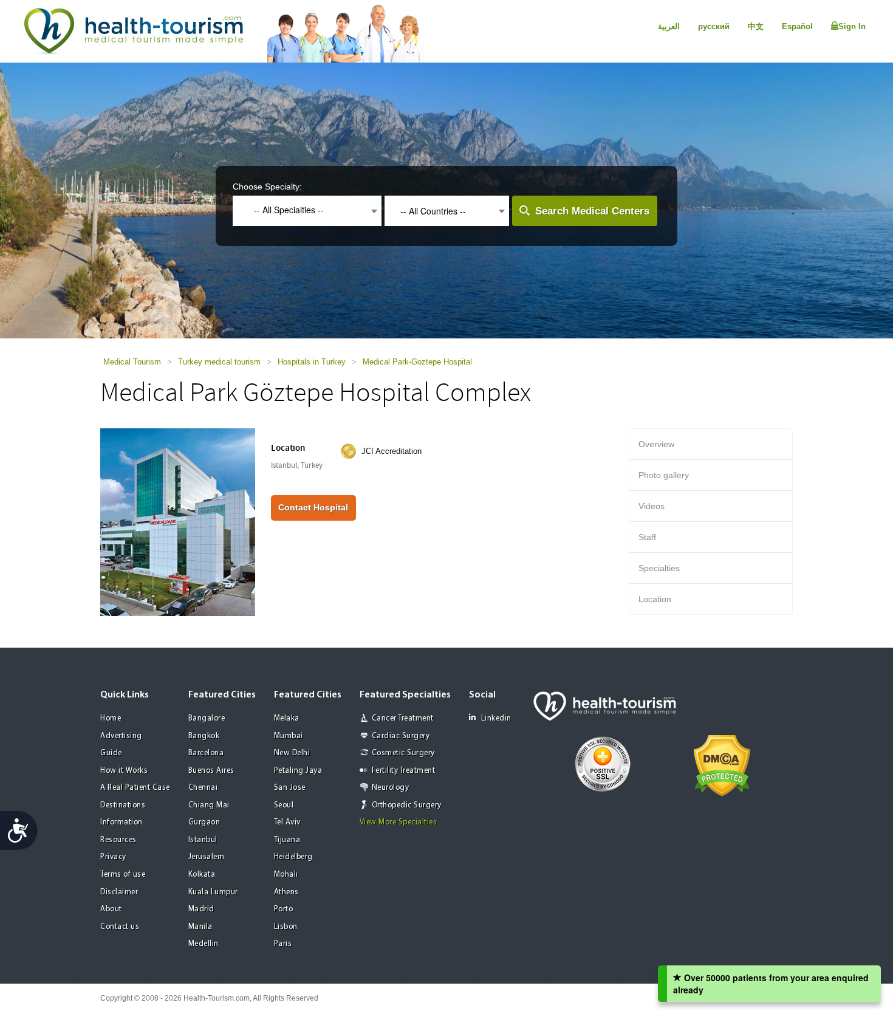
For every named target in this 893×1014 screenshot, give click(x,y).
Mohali (286, 875)
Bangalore (206, 718)
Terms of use (122, 875)
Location (654, 599)
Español (797, 26)
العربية (669, 26)
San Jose (290, 788)
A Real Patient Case (135, 788)
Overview (656, 444)
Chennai (203, 788)
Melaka (286, 718)
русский (714, 26)
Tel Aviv (287, 822)
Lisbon (286, 927)
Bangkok (204, 736)
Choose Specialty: (267, 186)
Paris (283, 944)
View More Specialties (398, 822)
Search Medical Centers (592, 211)
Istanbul (202, 840)
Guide (111, 753)
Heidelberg (293, 857)
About (111, 909)
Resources (118, 840)
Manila (200, 927)
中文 (756, 26)
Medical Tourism (132, 361)
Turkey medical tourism (219, 361)
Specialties (659, 568)
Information (121, 822)
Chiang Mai (209, 805)
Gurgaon (204, 822)
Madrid (201, 909)
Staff (647, 537)
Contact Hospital (313, 507)
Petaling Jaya (298, 771)
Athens (286, 892)
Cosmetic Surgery (403, 753)
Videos (651, 506)
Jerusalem (206, 857)
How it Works (124, 771)
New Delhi (292, 753)
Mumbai (288, 736)
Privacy (113, 857)
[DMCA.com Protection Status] (722, 765)
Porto (283, 909)
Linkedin (496, 718)
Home (110, 718)
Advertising (121, 736)
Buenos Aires (211, 771)
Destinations (122, 805)
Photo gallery (663, 475)
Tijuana (287, 840)
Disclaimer (119, 892)
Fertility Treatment (404, 771)
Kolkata (202, 875)
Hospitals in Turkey (312, 361)
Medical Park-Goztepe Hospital (417, 361)
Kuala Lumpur (213, 892)
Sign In (852, 26)
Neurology (390, 788)
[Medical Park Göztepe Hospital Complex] (177, 521)
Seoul (284, 805)
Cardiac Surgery (401, 736)
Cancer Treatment (403, 718)
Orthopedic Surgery (407, 805)
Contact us (119, 927)
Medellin (203, 944)
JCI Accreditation (391, 451)
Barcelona (206, 753)
